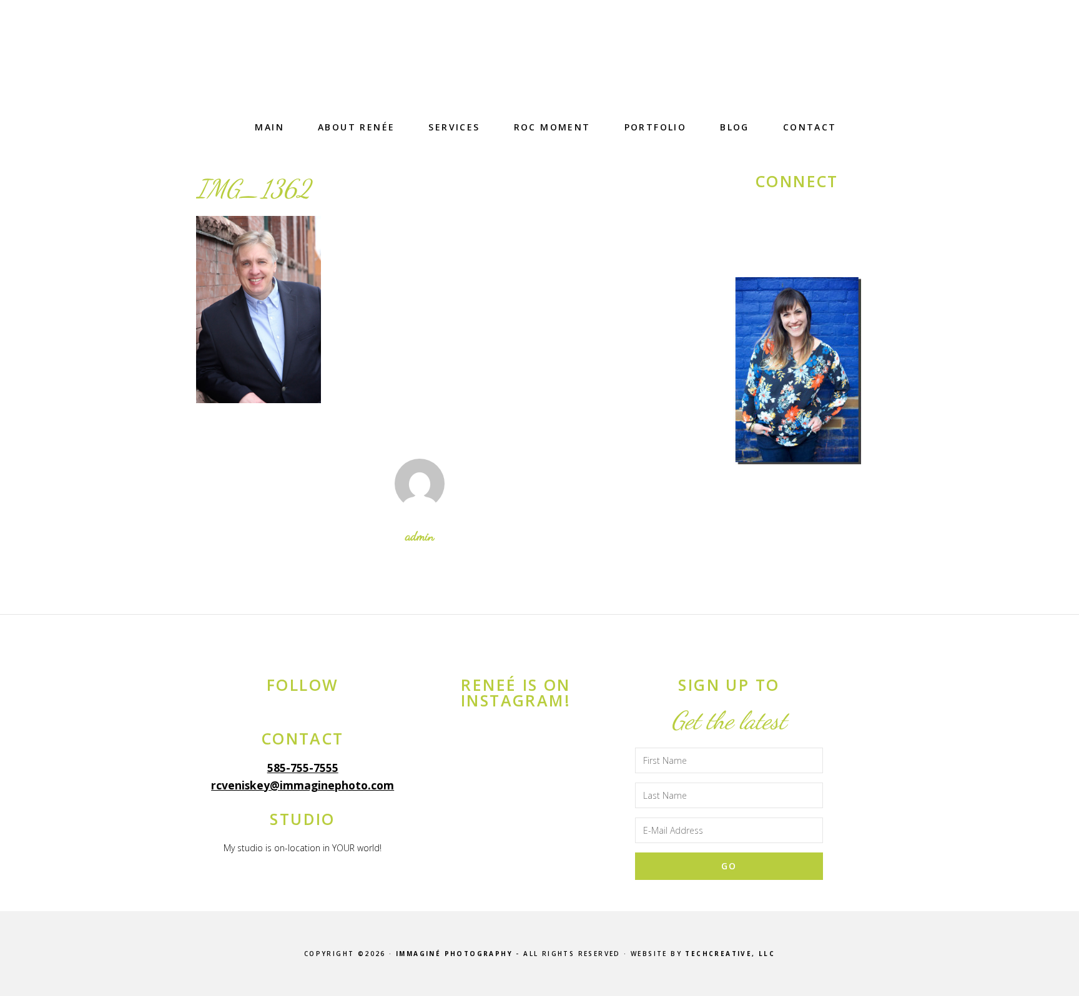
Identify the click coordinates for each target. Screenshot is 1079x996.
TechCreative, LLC (730, 953)
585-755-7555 (302, 767)
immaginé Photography (539, 65)
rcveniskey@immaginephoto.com (302, 785)
